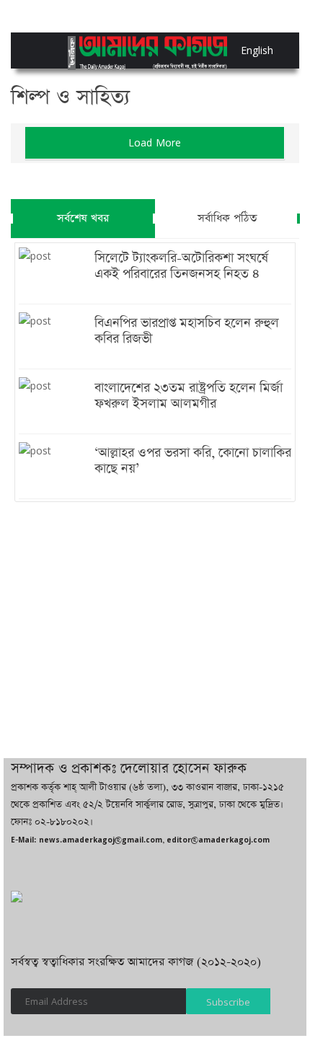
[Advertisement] (155, 614)
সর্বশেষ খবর (83, 218)
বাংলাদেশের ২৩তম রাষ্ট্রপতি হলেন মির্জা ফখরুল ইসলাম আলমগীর (188, 396)
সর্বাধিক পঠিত (227, 218)
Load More (154, 142)
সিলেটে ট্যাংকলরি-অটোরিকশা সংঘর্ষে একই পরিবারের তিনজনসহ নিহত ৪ (181, 266)
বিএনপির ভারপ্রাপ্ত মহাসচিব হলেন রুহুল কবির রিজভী (186, 331)
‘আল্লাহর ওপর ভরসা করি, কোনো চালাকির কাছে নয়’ (192, 461)
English (244, 50)
